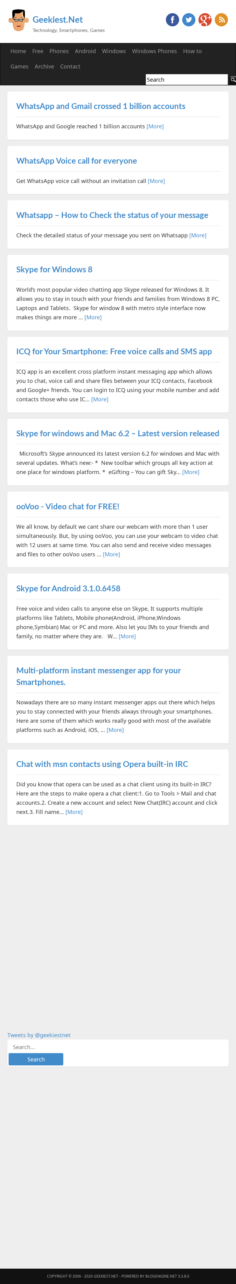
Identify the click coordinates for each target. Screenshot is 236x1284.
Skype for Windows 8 (54, 270)
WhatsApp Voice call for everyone (76, 161)
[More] (155, 126)
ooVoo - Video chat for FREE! (67, 507)
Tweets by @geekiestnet (39, 1035)
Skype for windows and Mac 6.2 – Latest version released (117, 434)
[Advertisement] (53, 923)
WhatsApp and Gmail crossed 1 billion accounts (100, 107)
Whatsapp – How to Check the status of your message (112, 216)
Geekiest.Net (58, 20)
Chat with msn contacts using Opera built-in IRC (102, 764)
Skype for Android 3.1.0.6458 (68, 589)
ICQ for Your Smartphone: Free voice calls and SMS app (114, 352)
